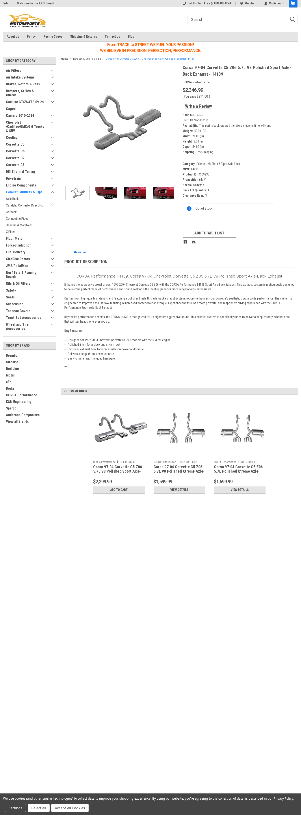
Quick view (119, 455)
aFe (8, 382)
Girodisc (12, 362)
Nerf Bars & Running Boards (21, 274)
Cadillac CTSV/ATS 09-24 (25, 102)
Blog (131, 36)
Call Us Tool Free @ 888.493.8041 (209, 3)
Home (64, 58)
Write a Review (198, 106)
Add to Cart (119, 490)
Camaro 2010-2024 (20, 115)
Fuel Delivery (15, 252)
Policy (31, 36)
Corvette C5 (15, 144)
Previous (65, 123)
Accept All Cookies (70, 808)
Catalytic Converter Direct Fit (24, 205)
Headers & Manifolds (19, 225)
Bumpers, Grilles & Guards (20, 93)
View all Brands (17, 421)
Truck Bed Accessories (23, 318)
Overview (80, 252)
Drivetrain (13, 178)
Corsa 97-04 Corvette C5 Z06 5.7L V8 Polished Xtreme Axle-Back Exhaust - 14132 (179, 471)
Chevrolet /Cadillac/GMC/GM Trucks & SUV (25, 126)
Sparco (11, 408)
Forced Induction (18, 245)
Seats (10, 297)
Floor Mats (14, 238)
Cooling (12, 137)
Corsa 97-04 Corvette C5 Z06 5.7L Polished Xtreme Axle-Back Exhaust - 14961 (238, 471)
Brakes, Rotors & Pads (23, 84)
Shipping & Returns (83, 36)
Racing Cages (52, 36)
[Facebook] (185, 242)
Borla (10, 388)
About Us (13, 36)
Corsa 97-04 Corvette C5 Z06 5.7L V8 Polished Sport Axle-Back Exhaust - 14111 (117, 471)
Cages (11, 109)
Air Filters (13, 70)
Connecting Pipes (17, 219)
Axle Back (12, 199)
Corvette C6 (15, 151)
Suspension (14, 304)
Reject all (38, 808)
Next (175, 123)
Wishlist (250, 3)
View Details (179, 490)
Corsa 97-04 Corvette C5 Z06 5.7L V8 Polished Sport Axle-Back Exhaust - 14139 (150, 58)
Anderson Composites (23, 415)
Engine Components (21, 185)
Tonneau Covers (18, 311)
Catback (11, 212)
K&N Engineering (18, 402)
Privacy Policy (283, 798)
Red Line (12, 369)
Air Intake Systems (20, 77)
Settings (15, 808)
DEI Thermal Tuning (20, 172)
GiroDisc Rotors (18, 259)
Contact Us (112, 36)
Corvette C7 (15, 158)
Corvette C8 (15, 165)
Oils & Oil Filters (18, 283)
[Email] (193, 242)
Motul (10, 375)
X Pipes (10, 232)
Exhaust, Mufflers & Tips (24, 192)
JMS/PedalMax (17, 266)
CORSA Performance (21, 395)
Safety (11, 290)
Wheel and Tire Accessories (17, 326)
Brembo (12, 355)
